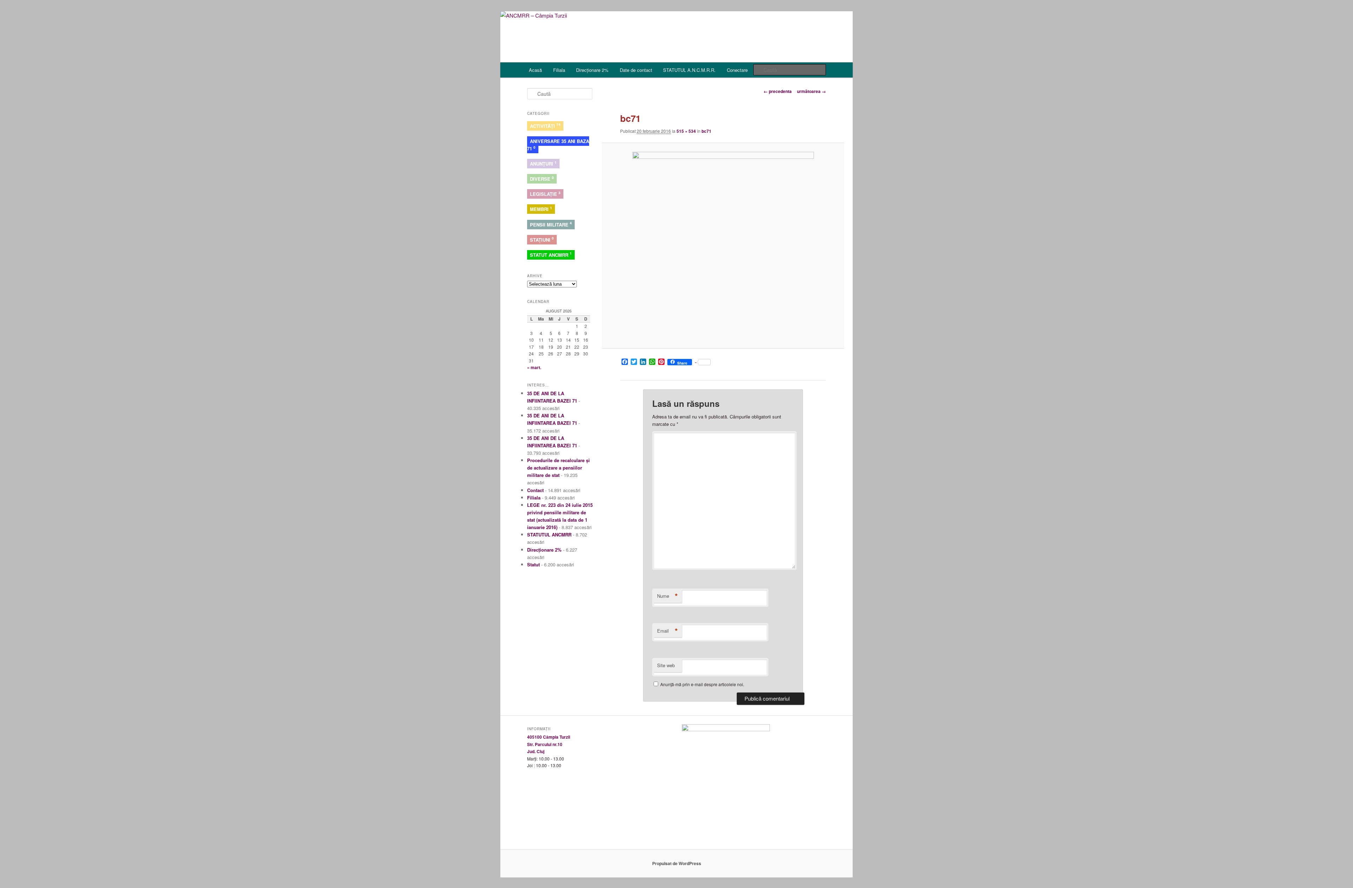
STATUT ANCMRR (551, 254)
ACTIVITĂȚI (545, 125)
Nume (667, 596)
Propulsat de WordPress (676, 863)
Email (667, 630)
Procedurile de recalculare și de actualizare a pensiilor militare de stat (558, 467)
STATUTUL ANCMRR (549, 534)
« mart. (534, 367)
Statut (533, 564)
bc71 (706, 131)
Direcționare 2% (592, 70)
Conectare (737, 70)
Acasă (535, 70)
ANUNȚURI (543, 163)
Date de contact (636, 70)
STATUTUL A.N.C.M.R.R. (689, 70)
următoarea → (811, 91)
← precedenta (778, 91)
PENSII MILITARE (551, 224)
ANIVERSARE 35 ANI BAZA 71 (558, 145)
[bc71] (722, 246)
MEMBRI (541, 208)
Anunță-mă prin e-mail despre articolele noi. (702, 684)
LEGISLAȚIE (545, 193)
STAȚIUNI (542, 239)
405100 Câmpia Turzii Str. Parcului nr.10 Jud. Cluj (548, 744)
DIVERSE (542, 178)
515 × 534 (686, 131)
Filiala (559, 70)
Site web (666, 665)
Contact (535, 490)
